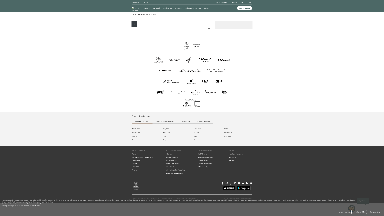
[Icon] (171, 28)
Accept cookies (344, 212)
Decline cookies (359, 212)
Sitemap (231, 160)
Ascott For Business (172, 164)
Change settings (375, 212)
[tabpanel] (192, 134)
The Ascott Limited (144, 14)
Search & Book (244, 8)
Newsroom (135, 167)
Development (137, 160)
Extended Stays (203, 167)
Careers (135, 164)
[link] (136, 186)
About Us (135, 154)
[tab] (142, 122)
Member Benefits (172, 157)
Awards (134, 170)
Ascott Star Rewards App (174, 173)
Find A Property (203, 154)
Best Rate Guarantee (236, 154)
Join (250, 2)
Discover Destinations (205, 157)
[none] (147, 154)
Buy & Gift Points (171, 160)
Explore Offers (203, 160)
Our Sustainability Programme (142, 157)
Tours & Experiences (205, 164)
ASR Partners (170, 167)
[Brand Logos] (158, 60)
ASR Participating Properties (175, 170)
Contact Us (232, 157)
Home (134, 14)
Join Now (169, 154)
